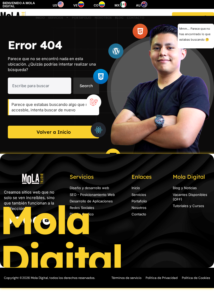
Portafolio (81, 17)
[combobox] (39, 86)
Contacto (135, 17)
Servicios (55, 17)
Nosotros (103, 17)
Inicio (40, 17)
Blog (119, 17)
